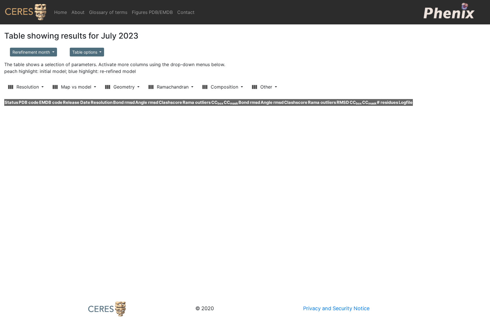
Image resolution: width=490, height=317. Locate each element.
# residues (387, 102)
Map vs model (76, 87)
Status (11, 102)
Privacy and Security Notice (336, 308)
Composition (224, 87)
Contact (186, 12)
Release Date (76, 102)
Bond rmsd (124, 102)
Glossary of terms (108, 12)
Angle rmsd (146, 102)
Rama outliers (197, 102)
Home (61, 12)
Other (266, 87)
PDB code (29, 102)
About (78, 12)
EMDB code (50, 102)
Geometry (124, 87)
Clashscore (170, 102)
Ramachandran (172, 87)
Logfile (406, 102)
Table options (85, 52)
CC (217, 102)
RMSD (343, 102)
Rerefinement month (31, 52)
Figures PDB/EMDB (152, 12)
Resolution (27, 87)
